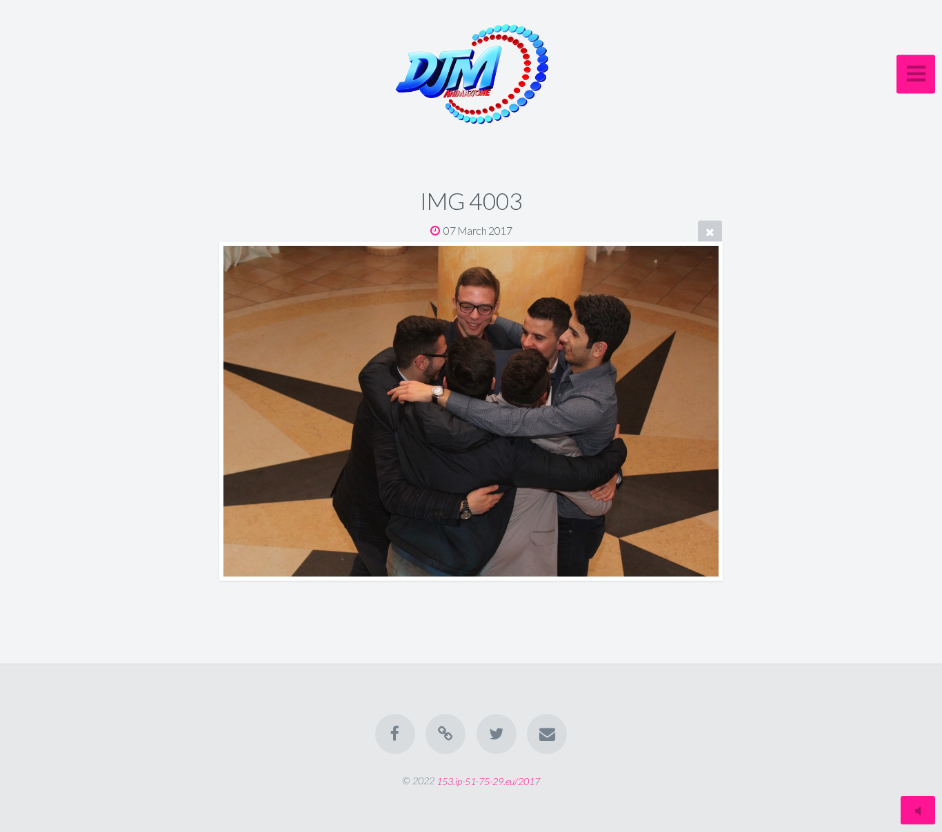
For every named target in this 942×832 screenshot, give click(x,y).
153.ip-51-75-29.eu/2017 (488, 780)
